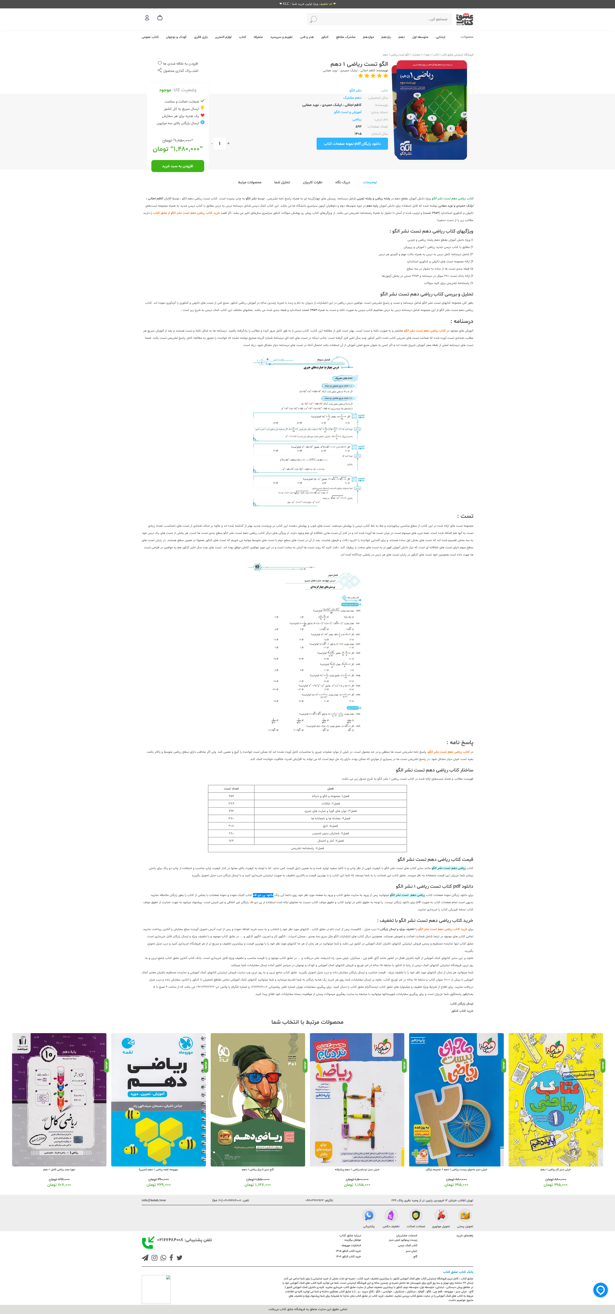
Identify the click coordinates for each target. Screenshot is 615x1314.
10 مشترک (417, 55)
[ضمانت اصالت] (416, 1216)
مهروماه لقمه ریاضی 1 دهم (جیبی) (258, 1170)
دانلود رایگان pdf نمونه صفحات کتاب (352, 144)
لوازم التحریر (223, 37)
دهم (402, 37)
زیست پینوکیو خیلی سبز (403, 1240)
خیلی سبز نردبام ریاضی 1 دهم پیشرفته (456, 1170)
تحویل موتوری (441, 1226)
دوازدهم (368, 37)
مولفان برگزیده (352, 1240)
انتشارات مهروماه (351, 1245)
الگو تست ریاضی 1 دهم (396, 55)
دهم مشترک (352, 97)
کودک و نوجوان (176, 37)
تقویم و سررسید (281, 37)
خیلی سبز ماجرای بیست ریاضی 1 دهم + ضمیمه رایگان (556, 1170)
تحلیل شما (282, 182)
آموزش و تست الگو (348, 112)
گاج (415, 1256)
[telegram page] (145, 1258)
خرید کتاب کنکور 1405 (348, 1251)
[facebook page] (170, 1258)
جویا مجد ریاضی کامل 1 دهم (159, 1170)
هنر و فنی (307, 37)
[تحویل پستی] (465, 1216)
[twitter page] (178, 1258)
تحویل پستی (465, 1226)
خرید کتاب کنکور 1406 (348, 1256)
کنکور (324, 37)
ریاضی (357, 119)
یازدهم (386, 37)
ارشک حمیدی (348, 70)
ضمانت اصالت (416, 1226)
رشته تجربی (364, 199)
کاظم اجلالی (367, 70)
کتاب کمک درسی (407, 1245)
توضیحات (370, 182)
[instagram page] (153, 1258)
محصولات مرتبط (249, 182)
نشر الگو (356, 90)
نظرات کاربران (312, 182)
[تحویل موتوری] (441, 1216)
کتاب (242, 37)
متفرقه (258, 37)
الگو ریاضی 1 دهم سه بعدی (59, 1170)
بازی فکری (201, 37)
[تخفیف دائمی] (391, 1216)
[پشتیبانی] (368, 1216)
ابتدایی (440, 37)
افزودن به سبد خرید (177, 166)
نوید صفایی (330, 70)
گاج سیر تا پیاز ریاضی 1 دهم (357, 1170)
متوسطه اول (420, 37)
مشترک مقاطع (346, 37)
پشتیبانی (369, 1226)
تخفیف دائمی (391, 1226)
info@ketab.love (154, 1200)
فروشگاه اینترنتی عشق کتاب (457, 55)
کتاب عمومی (150, 37)
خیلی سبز (411, 1251)
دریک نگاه (342, 182)
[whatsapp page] (162, 1258)
